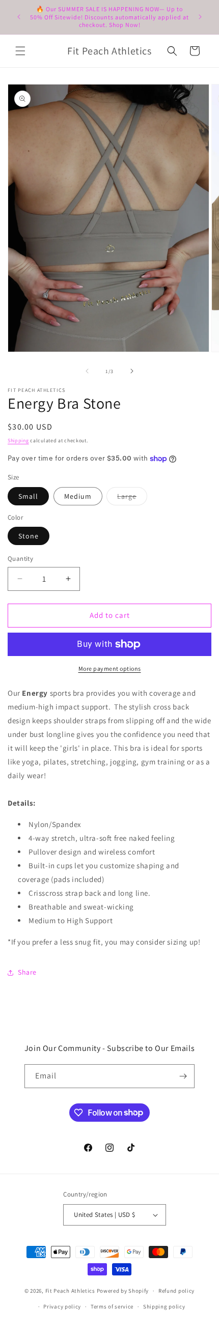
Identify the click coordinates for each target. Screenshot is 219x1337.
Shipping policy (164, 1306)
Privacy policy (62, 1306)
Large (132, 498)
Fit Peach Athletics (71, 1290)
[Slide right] (132, 371)
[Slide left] (87, 371)
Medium (78, 496)
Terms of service (112, 1306)
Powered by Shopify (123, 1290)
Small (28, 496)
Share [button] (27, 972)
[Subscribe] (183, 1076)
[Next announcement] (200, 17)
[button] (20, 51)
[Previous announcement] (19, 17)
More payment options (109, 668)
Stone (28, 536)
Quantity (20, 558)
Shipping (18, 440)
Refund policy (176, 1290)
